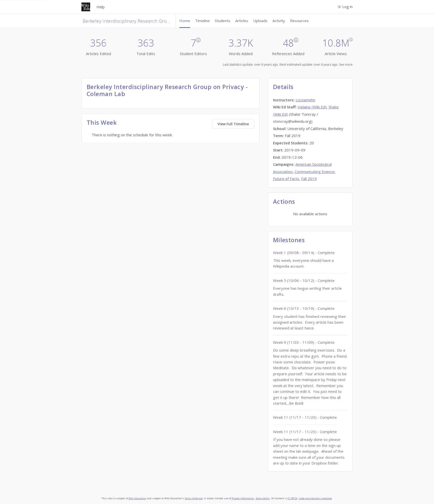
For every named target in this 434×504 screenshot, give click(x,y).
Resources (299, 20)
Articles (241, 20)
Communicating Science (315, 171)
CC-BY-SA (292, 498)
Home (184, 20)
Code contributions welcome (315, 498)
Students (222, 20)
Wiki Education (137, 498)
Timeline (202, 20)
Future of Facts (286, 178)
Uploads (260, 20)
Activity (279, 20)
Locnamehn (305, 99)
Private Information (243, 498)
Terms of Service (194, 498)
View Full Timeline (233, 123)
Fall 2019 (309, 178)
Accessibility (263, 498)
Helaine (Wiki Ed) (312, 106)
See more (346, 64)
